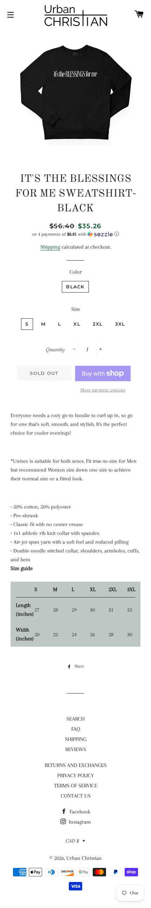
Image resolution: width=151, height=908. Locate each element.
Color (76, 272)
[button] (75, 234)
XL (76, 324)
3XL (120, 324)
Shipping (50, 247)
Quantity (55, 349)
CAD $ (72, 841)
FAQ (75, 729)
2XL (98, 324)
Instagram (79, 822)
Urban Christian (84, 858)
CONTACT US (76, 796)
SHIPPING (75, 739)
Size (75, 309)
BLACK (75, 286)
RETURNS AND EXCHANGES (76, 765)
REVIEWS (75, 749)
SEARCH (75, 719)
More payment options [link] (102, 389)
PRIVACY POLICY (75, 775)
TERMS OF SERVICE (75, 785)
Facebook (79, 811)
